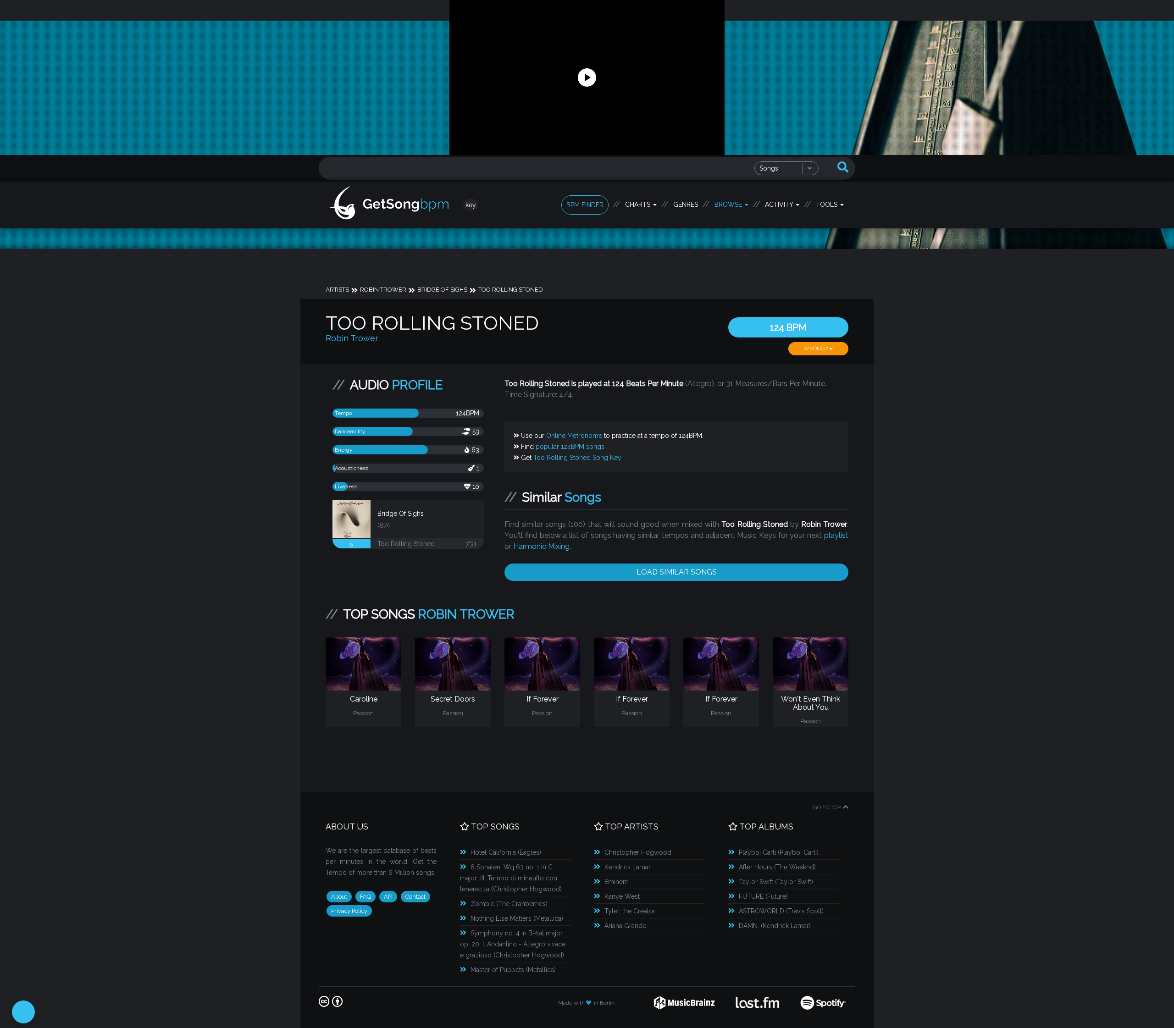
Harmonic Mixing (541, 546)
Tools (827, 204)
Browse (729, 204)
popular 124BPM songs (570, 446)
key (470, 205)
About (339, 896)
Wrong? (816, 348)
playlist (836, 535)
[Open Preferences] (23, 1011)
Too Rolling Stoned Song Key (577, 457)
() (506, 852)
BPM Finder (585, 205)
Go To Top (827, 807)
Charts (638, 204)
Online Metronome (574, 435)
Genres (685, 204)
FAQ (365, 896)
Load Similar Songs (677, 572)
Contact (415, 896)
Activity (780, 204)
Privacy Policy (349, 910)
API (388, 896)
